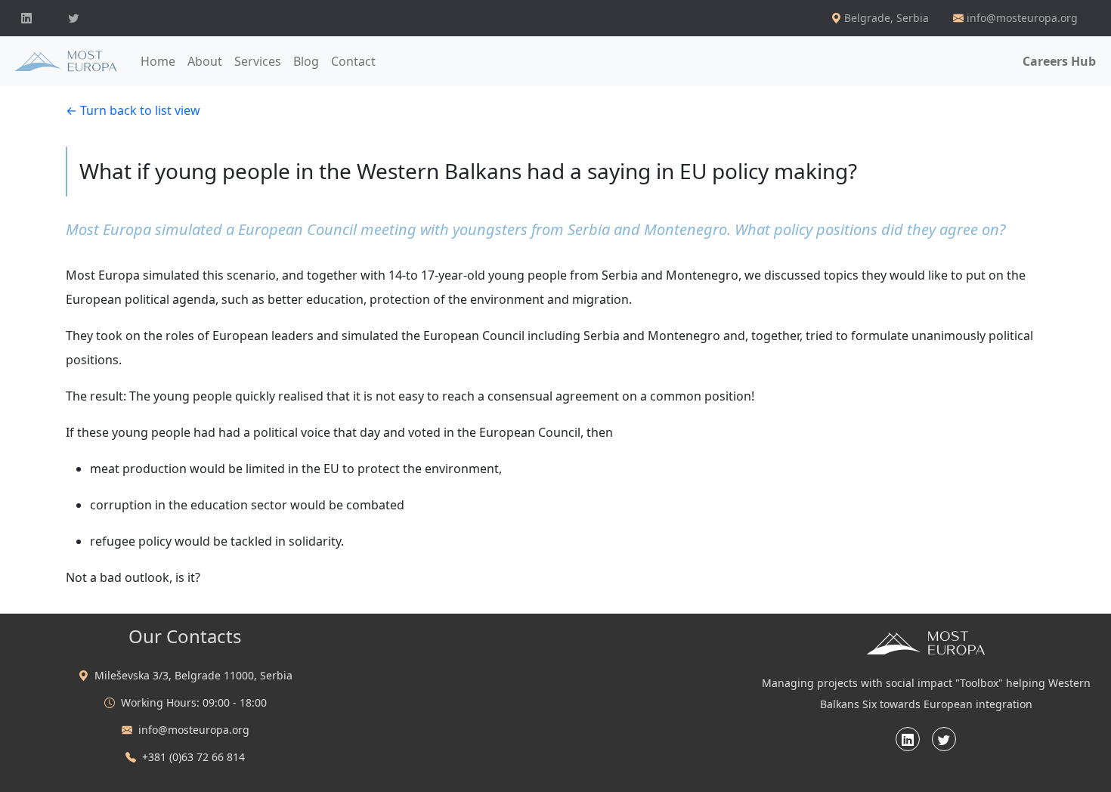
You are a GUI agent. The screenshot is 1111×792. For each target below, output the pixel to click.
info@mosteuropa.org (1022, 18)
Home (158, 61)
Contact (353, 61)
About (204, 61)
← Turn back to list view (133, 110)
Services (257, 61)
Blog (306, 61)
